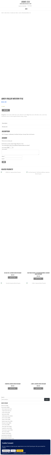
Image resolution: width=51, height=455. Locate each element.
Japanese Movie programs (6, 438)
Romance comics (5, 423)
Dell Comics (4, 414)
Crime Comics (4, 412)
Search (2, 397)
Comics (7, 116)
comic (40, 114)
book (33, 114)
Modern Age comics (6, 421)
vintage (25, 116)
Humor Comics (5, 419)
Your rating (4, 147)
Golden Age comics (14, 12)
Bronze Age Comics (6, 409)
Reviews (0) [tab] (4, 127)
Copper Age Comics (6, 410)
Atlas (30, 114)
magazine (15, 116)
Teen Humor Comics (6, 430)
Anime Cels (25, 2)
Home (2, 12)
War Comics (4, 431)
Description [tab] (4, 123)
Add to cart (6, 110)
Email (3, 158)
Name (3, 156)
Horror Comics (5, 417)
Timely (22, 116)
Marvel (18, 116)
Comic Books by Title (5, 435)
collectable (36, 114)
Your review (4, 149)
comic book (44, 114)
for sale (11, 116)
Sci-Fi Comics (4, 424)
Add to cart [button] (12, 277)
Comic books (7, 12)
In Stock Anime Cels (5, 437)
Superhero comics (5, 428)
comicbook (3, 116)
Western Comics (23, 114)
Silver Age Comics (5, 426)
